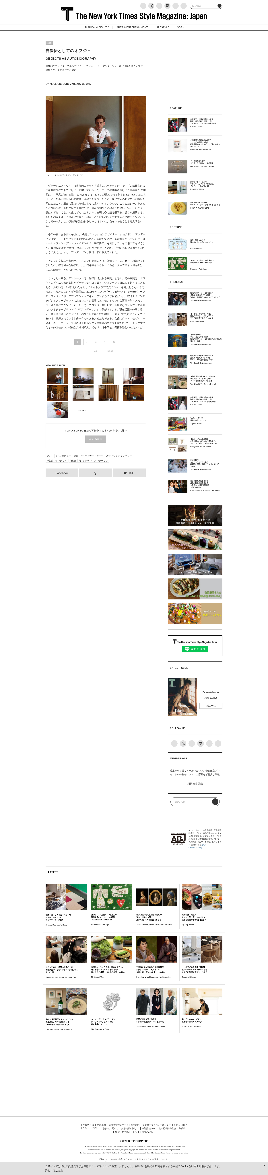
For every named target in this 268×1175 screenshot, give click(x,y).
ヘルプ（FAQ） (90, 1127)
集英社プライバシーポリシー (157, 1125)
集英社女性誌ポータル (126, 1132)
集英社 (182, 1128)
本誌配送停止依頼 (167, 1128)
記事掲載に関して (130, 1128)
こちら (204, 845)
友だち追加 (95, 439)
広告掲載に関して (109, 1128)
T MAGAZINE (146, 1132)
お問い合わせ (180, 1125)
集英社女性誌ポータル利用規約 (124, 1125)
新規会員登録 (195, 783)
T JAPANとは (87, 1125)
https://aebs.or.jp (196, 848)
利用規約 (101, 1125)
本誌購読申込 (148, 1128)
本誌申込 (211, 705)
